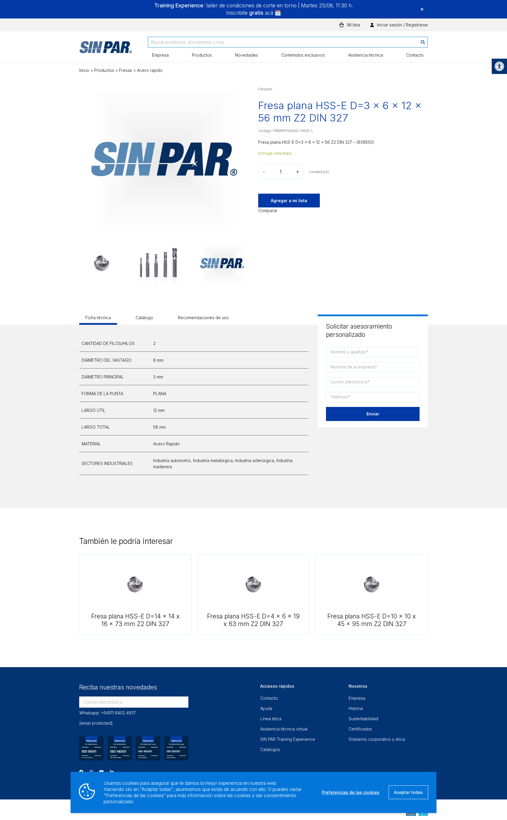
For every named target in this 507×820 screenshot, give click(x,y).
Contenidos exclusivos (303, 55)
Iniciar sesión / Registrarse (402, 24)
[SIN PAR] (105, 49)
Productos (202, 55)
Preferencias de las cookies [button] (350, 792)
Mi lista (353, 24)
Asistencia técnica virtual (283, 728)
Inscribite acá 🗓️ (253, 13)
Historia (356, 708)
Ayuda (266, 708)
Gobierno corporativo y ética (377, 739)
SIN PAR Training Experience (287, 739)
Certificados (360, 728)
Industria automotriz (172, 460)
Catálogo (144, 317)
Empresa (160, 55)
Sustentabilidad (363, 718)
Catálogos (270, 749)
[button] (499, 66)
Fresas (125, 70)
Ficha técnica (98, 317)
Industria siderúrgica (254, 460)
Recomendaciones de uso (203, 317)
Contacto (415, 55)
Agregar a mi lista (289, 200)
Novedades (246, 55)
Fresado (265, 89)
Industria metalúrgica (213, 460)
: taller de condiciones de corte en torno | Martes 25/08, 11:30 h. (253, 5)
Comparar (267, 210)
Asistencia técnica (365, 55)
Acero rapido (150, 70)
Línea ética (270, 718)
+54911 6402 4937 (118, 712)
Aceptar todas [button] (408, 792)
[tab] (98, 320)
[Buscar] (423, 42)
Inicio (84, 70)
